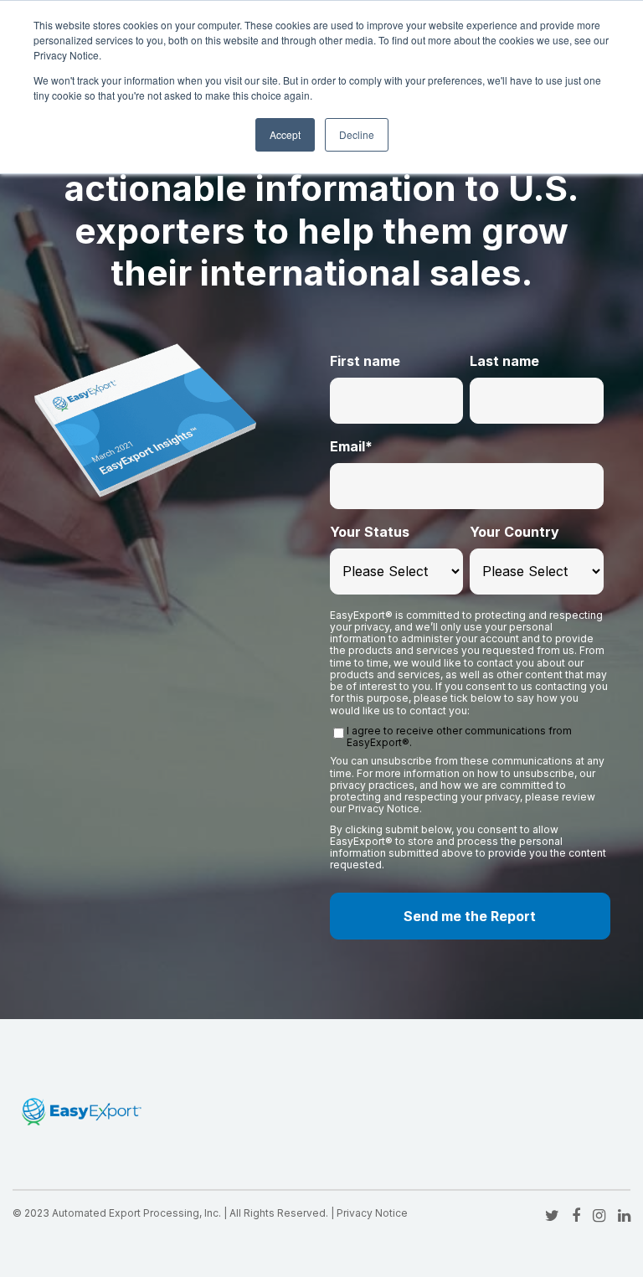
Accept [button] (285, 134)
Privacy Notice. (385, 808)
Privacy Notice (372, 1213)
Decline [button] (356, 134)
